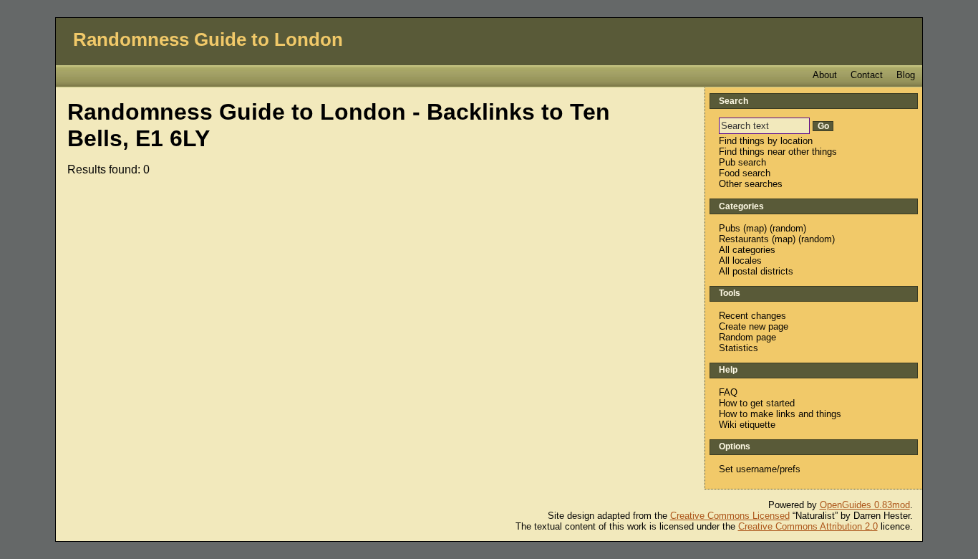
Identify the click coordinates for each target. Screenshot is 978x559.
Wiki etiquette (747, 424)
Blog (905, 75)
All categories (747, 249)
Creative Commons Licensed (730, 515)
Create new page (753, 326)
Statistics (738, 348)
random (788, 228)
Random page (747, 337)
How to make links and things (780, 413)
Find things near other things (778, 151)
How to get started (757, 403)
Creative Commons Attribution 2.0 (808, 526)
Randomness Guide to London (208, 39)
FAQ (728, 392)
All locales (740, 260)
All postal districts (756, 271)
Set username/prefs (759, 469)
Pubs (729, 228)
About (825, 75)
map (755, 228)
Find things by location (766, 140)
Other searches (751, 183)
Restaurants (744, 239)
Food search (744, 173)
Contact (867, 75)
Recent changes (752, 315)
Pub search (742, 162)
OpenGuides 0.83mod (865, 505)
